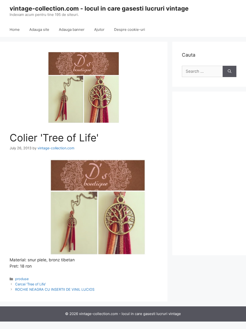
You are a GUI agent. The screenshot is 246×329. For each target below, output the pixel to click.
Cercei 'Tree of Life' (30, 284)
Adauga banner (72, 29)
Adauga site (39, 29)
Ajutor (99, 29)
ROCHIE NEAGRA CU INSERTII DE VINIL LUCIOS (54, 289)
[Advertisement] (209, 173)
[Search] (229, 71)
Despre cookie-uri (129, 29)
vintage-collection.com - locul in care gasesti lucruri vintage (99, 8)
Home (15, 29)
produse (22, 279)
